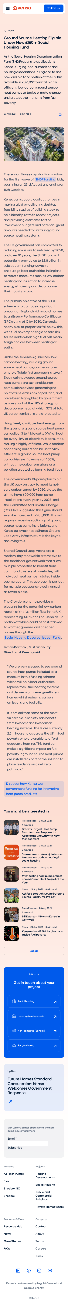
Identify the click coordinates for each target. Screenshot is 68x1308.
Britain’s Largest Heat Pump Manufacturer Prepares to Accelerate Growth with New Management (41, 834)
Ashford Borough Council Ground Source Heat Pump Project (43, 895)
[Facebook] (29, 1271)
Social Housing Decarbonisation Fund (32, 637)
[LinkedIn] (18, 1271)
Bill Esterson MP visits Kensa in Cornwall (41, 918)
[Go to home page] (21, 8)
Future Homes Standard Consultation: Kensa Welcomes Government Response (30, 1086)
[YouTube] (50, 1271)
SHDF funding (45, 179)
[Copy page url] (60, 114)
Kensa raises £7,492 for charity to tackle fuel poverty (42, 933)
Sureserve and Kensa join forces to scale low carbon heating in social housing (42, 857)
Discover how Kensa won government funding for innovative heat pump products (32, 789)
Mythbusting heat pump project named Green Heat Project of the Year (43, 879)
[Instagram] (39, 1271)
